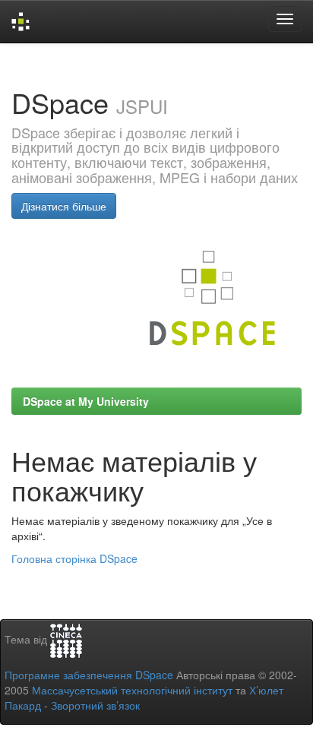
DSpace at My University (86, 401)
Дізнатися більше (63, 205)
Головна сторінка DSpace (74, 558)
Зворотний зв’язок (95, 705)
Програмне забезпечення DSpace (89, 674)
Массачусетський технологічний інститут (132, 689)
